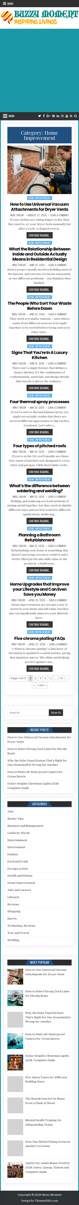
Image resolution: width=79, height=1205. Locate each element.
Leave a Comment (59, 215)
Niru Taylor (17, 215)
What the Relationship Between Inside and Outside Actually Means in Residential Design (39, 254)
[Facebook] (44, 116)
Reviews (13, 904)
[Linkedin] (58, 116)
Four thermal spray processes (39, 402)
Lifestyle (13, 897)
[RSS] (71, 116)
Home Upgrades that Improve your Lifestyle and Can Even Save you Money (39, 589)
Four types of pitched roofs (39, 446)
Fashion (12, 854)
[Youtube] (67, 116)
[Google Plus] (48, 116)
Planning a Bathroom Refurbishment (39, 537)
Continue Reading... (41, 235)
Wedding (13, 940)
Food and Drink (17, 861)
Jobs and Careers (19, 890)
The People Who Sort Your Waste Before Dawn (39, 305)
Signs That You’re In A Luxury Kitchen (39, 355)
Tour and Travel (18, 932)
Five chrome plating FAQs (39, 638)
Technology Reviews (21, 925)
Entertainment (17, 840)
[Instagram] (62, 116)
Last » (42, 685)
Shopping (13, 911)
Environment (16, 847)
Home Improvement (39, 198)
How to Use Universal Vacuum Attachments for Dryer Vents (39, 206)
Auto (10, 811)
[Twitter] (39, 116)
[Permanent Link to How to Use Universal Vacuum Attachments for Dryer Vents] (39, 170)
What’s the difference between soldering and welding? (39, 488)
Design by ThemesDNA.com (39, 1200)
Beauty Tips (15, 818)
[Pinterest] (53, 116)
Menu (10, 3)
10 (61, 678)
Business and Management (25, 825)
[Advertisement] (39, 70)
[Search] (75, 116)
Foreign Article (17, 868)
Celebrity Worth (18, 833)
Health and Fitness (19, 875)
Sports (12, 918)
